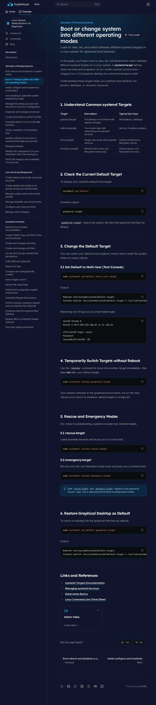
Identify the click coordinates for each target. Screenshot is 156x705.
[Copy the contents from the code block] (142, 191)
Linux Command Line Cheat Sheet (85, 599)
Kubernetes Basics (76, 593)
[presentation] (103, 299)
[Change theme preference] (148, 4)
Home (12, 11)
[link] (81, 618)
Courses (27, 11)
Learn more (70, 625)
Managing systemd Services (82, 588)
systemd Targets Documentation (85, 582)
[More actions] (144, 34)
